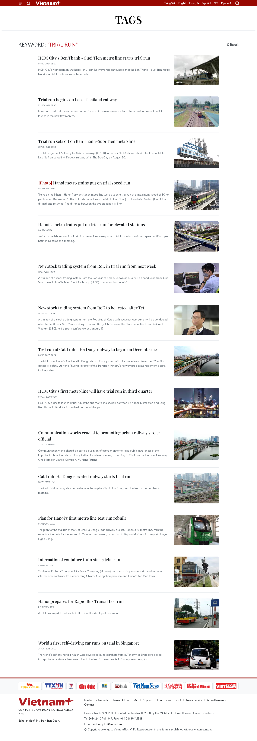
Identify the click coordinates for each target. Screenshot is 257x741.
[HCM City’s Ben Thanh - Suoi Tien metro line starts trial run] (196, 70)
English (182, 3)
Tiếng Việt (170, 3)
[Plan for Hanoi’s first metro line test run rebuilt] (196, 530)
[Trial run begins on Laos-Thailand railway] (196, 111)
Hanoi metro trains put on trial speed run (91, 183)
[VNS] (146, 686)
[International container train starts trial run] (196, 572)
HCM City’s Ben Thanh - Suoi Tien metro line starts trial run (94, 58)
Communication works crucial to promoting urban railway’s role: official (99, 436)
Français (194, 3)
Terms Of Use (121, 700)
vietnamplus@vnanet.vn (107, 724)
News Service (194, 700)
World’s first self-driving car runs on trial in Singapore (89, 643)
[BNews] (105, 686)
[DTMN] (199, 686)
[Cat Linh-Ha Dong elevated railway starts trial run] (196, 488)
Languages (164, 700)
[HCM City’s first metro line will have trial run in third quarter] (196, 403)
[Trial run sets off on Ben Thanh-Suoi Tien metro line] (196, 153)
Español (206, 3)
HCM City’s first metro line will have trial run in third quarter (95, 391)
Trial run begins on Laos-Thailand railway (77, 99)
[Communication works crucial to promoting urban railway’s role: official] (196, 445)
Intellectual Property (96, 700)
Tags (128, 19)
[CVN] (173, 686)
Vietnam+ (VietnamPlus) (48, 3)
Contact (89, 704)
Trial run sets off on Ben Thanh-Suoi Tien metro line (86, 141)
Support (148, 700)
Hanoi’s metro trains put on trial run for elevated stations (91, 224)
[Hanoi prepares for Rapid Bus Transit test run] (196, 613)
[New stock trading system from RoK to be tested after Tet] (196, 320)
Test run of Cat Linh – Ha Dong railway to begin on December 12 (97, 349)
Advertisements (216, 700)
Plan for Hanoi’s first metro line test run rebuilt (82, 518)
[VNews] (70, 686)
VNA (178, 700)
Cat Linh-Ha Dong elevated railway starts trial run (85, 476)
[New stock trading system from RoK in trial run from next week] (196, 278)
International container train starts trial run (79, 559)
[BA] (226, 686)
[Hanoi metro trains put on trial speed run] (196, 195)
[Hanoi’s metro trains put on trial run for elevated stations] (196, 236)
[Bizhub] (121, 686)
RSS (136, 700)
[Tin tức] (86, 686)
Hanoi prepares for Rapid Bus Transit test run (81, 601)
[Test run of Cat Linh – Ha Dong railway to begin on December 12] (196, 361)
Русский (226, 3)
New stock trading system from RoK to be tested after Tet (91, 307)
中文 (216, 3)
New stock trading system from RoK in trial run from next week (97, 266)
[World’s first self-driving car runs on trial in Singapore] (196, 655)
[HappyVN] (30, 686)
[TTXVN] (54, 686)
